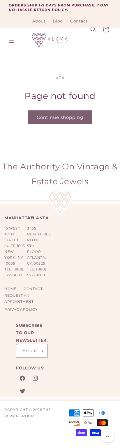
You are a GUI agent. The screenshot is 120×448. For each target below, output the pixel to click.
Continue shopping (60, 117)
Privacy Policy (21, 309)
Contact (33, 288)
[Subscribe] (41, 351)
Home (10, 288)
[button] (11, 40)
